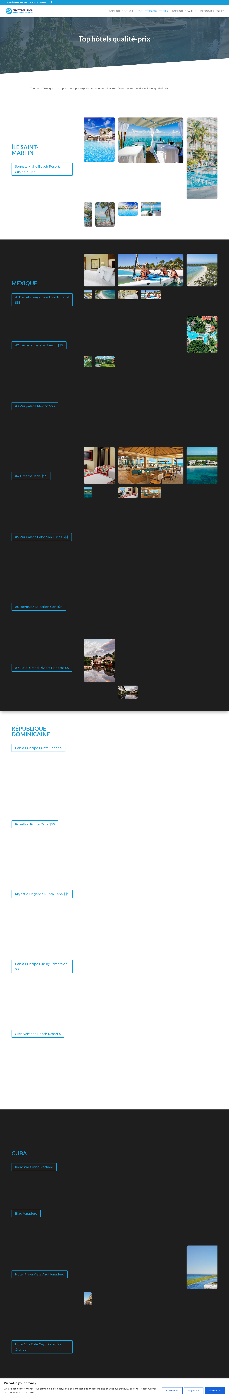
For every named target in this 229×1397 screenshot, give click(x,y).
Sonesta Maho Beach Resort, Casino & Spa (37, 169)
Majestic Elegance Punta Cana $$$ (42, 894)
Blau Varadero (26, 1213)
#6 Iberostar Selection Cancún (38, 607)
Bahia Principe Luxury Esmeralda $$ (41, 966)
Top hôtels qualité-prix (153, 11)
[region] (114, 1387)
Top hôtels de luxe (121, 11)
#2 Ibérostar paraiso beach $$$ (39, 345)
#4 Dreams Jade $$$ (31, 476)
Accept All (215, 1390)
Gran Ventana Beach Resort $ (38, 1034)
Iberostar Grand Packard (34, 1167)
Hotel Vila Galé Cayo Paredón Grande (38, 1346)
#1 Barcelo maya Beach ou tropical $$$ (42, 299)
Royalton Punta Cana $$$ (35, 824)
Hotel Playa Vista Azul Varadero (39, 1274)
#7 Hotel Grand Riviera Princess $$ (42, 668)
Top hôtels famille (184, 11)
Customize (172, 1390)
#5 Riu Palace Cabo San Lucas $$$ (41, 537)
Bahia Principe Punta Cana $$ (38, 748)
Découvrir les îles (212, 11)
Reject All (193, 1390)
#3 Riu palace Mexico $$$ (35, 406)
